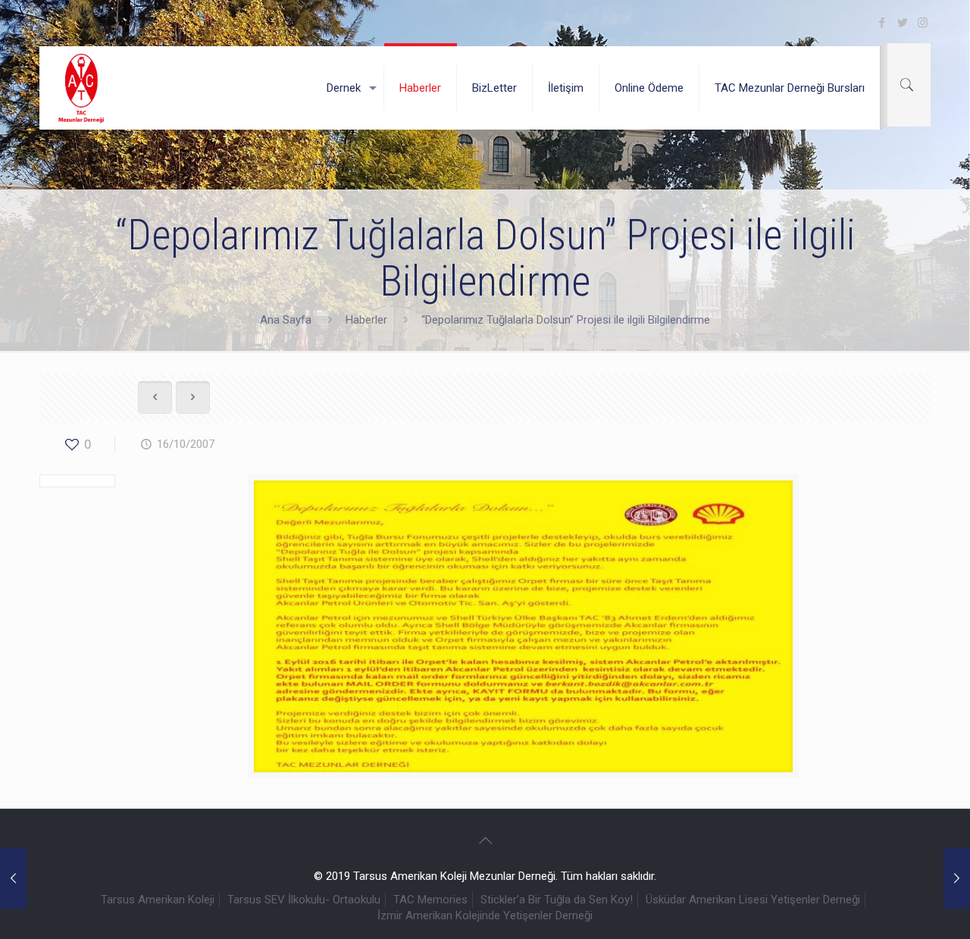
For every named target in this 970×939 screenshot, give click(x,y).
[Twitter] (902, 23)
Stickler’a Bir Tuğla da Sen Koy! (556, 899)
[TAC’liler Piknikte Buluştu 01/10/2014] (956, 878)
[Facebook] (882, 23)
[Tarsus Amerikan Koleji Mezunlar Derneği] (82, 88)
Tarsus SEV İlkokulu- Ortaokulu (303, 899)
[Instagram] (923, 23)
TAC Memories (430, 899)
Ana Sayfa (285, 320)
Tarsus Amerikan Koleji (157, 899)
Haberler (366, 320)
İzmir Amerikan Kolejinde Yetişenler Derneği (485, 915)
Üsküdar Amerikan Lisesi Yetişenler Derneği (753, 899)
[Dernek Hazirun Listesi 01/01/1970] (13, 878)
